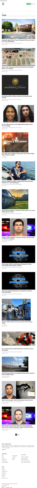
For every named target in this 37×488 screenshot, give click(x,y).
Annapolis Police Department (8, 240)
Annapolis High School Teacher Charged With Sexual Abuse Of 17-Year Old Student (18, 40)
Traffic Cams (14, 456)
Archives (3, 476)
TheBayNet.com (16, 445)
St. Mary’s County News (25, 456)
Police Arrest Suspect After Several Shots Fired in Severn (17, 400)
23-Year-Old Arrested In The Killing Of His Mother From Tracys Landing (17, 125)
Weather (13, 458)
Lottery (13, 459)
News (3, 455)
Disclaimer (3, 475)
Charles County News (24, 458)
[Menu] (32, 4)
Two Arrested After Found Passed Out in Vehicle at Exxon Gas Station (17, 349)
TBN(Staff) (5, 156)
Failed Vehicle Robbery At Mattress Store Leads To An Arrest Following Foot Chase (18, 211)
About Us (3, 468)
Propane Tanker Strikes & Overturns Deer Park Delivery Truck (17, 322)
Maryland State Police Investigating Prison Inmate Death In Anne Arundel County (18, 373)
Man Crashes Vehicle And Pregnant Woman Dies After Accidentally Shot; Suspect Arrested (16, 264)
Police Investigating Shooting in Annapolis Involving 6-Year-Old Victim (17, 291)
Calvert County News (24, 459)
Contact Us (3, 469)
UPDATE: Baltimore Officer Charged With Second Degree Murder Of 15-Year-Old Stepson (17, 182)
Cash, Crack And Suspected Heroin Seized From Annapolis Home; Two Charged (18, 67)
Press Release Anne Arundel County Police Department (12, 43)
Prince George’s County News (25, 462)
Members (28, 3)
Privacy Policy (4, 474)
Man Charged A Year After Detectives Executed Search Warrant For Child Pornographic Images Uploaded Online (17, 426)
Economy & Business (5, 462)
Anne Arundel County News (25, 460)
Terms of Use (4, 472)
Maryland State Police (6, 376)
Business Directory (5, 478)
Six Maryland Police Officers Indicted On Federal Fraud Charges (17, 96)
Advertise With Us (5, 471)
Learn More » (4, 449)
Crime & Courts (4, 459)
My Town (3, 458)
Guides (3, 456)
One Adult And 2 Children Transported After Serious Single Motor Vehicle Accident (18, 154)
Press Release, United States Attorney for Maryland (12, 99)
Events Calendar (14, 455)
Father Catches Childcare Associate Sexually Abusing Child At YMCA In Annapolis (18, 238)
